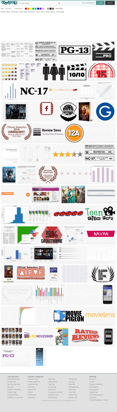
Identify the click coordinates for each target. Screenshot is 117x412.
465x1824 (5, 325)
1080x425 (57, 325)
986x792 (30, 223)
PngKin (30, 392)
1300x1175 (100, 99)
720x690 (98, 121)
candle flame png (13, 379)
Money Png (73, 379)
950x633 (4, 121)
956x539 (23, 163)
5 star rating (60, 12)
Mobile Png (32, 395)
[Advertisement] (55, 27)
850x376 (4, 60)
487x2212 (40, 325)
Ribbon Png (32, 389)
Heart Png (31, 397)
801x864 (20, 325)
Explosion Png (53, 395)
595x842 (4, 243)
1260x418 (69, 304)
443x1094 (35, 365)
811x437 (4, 142)
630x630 (94, 60)
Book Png (72, 392)
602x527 (37, 60)
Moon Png (51, 389)
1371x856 (65, 282)
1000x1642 (50, 282)
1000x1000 (58, 345)
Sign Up (110, 3)
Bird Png (72, 384)
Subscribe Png (33, 379)
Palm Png (51, 379)
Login (100, 3)
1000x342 (46, 80)
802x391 (62, 263)
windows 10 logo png (15, 397)
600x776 (4, 163)
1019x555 (91, 263)
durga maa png (12, 395)
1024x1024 (70, 80)
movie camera (50, 12)
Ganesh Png (73, 395)
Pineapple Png (74, 387)
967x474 (73, 345)
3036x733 (27, 345)
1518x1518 (68, 142)
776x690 (4, 345)
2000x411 (56, 163)
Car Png (71, 382)
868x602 (37, 304)
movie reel (15, 12)
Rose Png (31, 387)
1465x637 (88, 223)
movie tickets (40, 12)
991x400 (52, 99)
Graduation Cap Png (55, 392)
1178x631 (91, 80)
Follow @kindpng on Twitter (98, 400)
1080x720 (65, 202)
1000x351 (88, 325)
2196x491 (90, 243)
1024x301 (23, 99)
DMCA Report (94, 387)
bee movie (31, 12)
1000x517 (5, 304)
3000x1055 (63, 183)
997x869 (20, 243)
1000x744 (94, 282)
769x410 (87, 163)
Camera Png (52, 382)
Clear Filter (59, 8)
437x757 (102, 304)
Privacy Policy (93, 389)
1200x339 (62, 60)
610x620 (4, 99)
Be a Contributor (88, 3)
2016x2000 (82, 121)
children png (11, 392)
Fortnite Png (52, 397)
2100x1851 (68, 243)
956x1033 (82, 99)
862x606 (92, 183)
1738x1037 (34, 263)
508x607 (4, 183)
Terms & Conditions (96, 384)
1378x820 (35, 202)
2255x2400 (5, 80)
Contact (92, 382)
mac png (10, 387)
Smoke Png (52, 387)
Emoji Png (72, 389)
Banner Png (73, 397)
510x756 (4, 202)
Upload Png (93, 392)
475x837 (4, 282)
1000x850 (44, 243)
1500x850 (5, 365)
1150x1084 (21, 183)
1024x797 (22, 80)
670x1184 (104, 345)
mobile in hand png (14, 389)
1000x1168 (63, 121)
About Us (92, 379)
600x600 (88, 142)
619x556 (41, 183)
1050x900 (35, 121)
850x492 (4, 263)
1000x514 (20, 282)
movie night (23, 12)
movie (8, 12)
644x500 (4, 223)
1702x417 (57, 223)
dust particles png (13, 384)
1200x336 (36, 142)
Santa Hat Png (33, 384)
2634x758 (90, 202)
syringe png (11, 382)
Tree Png (51, 384)
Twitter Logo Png (34, 382)
